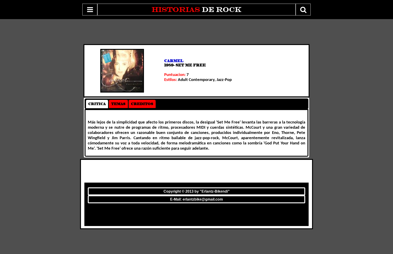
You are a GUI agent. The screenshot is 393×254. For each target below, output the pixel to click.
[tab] (97, 104)
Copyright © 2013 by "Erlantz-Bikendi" (197, 191)
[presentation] (97, 104)
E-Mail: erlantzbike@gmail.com (196, 199)
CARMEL (173, 61)
